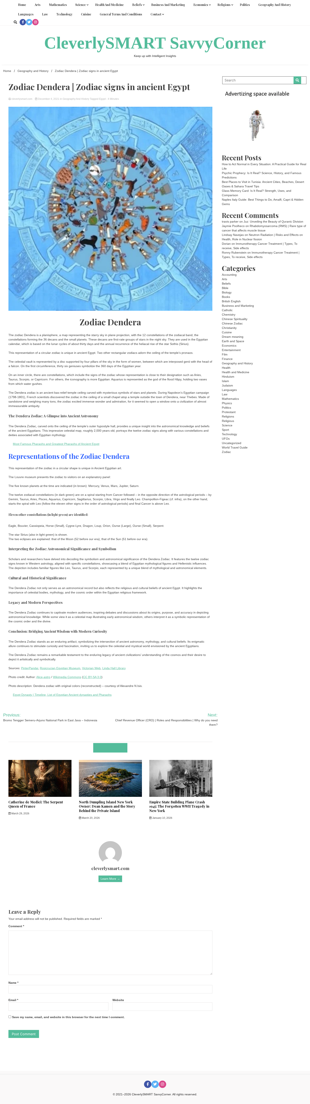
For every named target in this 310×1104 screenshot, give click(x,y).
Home (22, 5)
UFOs (226, 438)
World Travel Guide (235, 447)
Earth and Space (233, 341)
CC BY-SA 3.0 (92, 677)
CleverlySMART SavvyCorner (155, 43)
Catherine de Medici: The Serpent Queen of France (35, 804)
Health (226, 367)
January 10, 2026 (162, 817)
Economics (200, 5)
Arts (37, 5)
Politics (245, 5)
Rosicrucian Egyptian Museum (60, 668)
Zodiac (226, 452)
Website (118, 1000)
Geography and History (274, 5)
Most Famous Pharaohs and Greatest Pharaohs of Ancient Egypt (56, 444)
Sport (225, 429)
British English (231, 301)
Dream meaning (232, 336)
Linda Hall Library (114, 668)
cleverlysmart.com (22, 98)
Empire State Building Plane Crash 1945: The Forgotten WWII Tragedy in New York (179, 806)
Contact (156, 14)
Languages (26, 14)
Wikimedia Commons (67, 677)
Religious (228, 421)
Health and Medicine (109, 5)
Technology (64, 14)
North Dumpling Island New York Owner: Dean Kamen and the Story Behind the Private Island (107, 806)
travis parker (230, 221)
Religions (223, 5)
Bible (225, 288)
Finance (227, 359)
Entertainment (231, 350)
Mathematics (58, 5)
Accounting (229, 274)
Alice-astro (43, 677)
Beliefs (137, 5)
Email (13, 1000)
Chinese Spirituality (234, 319)
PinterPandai (29, 668)
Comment (16, 926)
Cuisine (86, 14)
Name (13, 982)
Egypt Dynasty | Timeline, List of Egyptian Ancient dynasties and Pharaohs (62, 694)
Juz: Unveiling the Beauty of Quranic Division (273, 221)
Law (45, 14)
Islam (225, 381)
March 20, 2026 (90, 817)
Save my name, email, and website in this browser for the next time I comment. (68, 1017)
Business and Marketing (168, 5)
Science (80, 5)
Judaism (227, 385)
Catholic (227, 310)
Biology (227, 292)
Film (225, 354)
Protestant (229, 412)
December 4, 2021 (48, 98)
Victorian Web (91, 668)
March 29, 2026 (20, 813)
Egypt (102, 98)
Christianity (229, 328)
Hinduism (228, 376)
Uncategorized (231, 443)
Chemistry (228, 314)
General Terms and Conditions (121, 14)
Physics (227, 403)
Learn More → (110, 878)
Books (226, 297)
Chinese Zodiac (232, 323)
